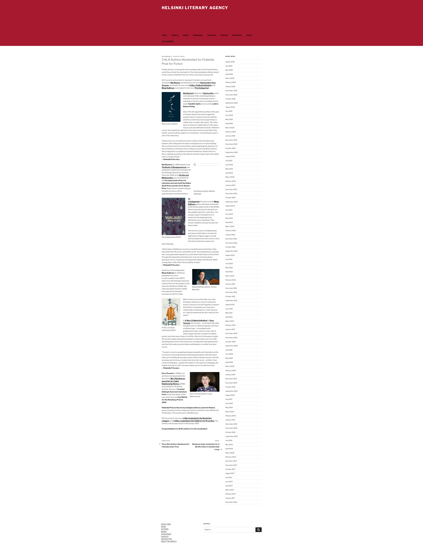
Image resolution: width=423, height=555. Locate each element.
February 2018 (230, 457)
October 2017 (230, 469)
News (164, 35)
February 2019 (230, 416)
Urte (182, 56)
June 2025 (229, 115)
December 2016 (231, 502)
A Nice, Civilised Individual (200, 85)
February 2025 (230, 132)
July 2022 (228, 259)
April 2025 (229, 123)
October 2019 (230, 387)
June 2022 (229, 263)
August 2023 (230, 206)
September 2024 (231, 152)
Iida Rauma (175, 83)
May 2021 (229, 313)
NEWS (163, 526)
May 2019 (229, 407)
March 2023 (229, 226)
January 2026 (230, 86)
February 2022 (230, 280)
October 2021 (230, 296)
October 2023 (230, 197)
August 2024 (230, 156)
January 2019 (230, 420)
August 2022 (230, 255)
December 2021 (231, 288)
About (249, 35)
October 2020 (230, 342)
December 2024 (231, 140)
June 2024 (229, 165)
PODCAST (165, 536)
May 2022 (229, 267)
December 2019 (231, 379)
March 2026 (229, 78)
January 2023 (230, 235)
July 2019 (228, 399)
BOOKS (164, 531)
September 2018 (231, 436)
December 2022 (231, 239)
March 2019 (229, 412)
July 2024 (228, 160)
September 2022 (231, 251)
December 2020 (231, 333)
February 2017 (230, 494)
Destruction (205, 83)
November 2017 (231, 465)
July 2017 (228, 477)
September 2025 (231, 103)
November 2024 (231, 144)
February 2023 (230, 230)
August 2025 (230, 107)
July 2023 (228, 210)
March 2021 (229, 321)
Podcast (224, 35)
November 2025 (231, 95)
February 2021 (230, 325)
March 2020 (229, 366)
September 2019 (231, 391)
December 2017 (231, 461)
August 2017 (230, 473)
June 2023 (229, 214)
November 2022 (231, 243)
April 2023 (229, 222)
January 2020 (230, 374)
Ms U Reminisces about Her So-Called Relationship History (173, 381)
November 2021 (231, 292)
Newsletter (237, 35)
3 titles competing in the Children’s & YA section (193, 421)
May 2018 (229, 444)
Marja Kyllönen (168, 88)
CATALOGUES (166, 534)
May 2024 (229, 169)
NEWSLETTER (166, 539)
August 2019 (230, 395)
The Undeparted (202, 88)
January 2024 (230, 185)
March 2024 (229, 177)
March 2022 (229, 276)
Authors (175, 35)
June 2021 (229, 309)
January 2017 (230, 498)
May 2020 (229, 358)
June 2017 (229, 481)
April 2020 (229, 362)
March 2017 (229, 490)
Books (185, 35)
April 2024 (229, 173)
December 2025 (231, 90)
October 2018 (230, 432)
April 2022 (229, 272)
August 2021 (230, 304)
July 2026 (228, 66)
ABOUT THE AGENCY (169, 541)
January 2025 (230, 136)
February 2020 (230, 370)
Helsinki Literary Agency (195, 7)
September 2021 (231, 300)
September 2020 (231, 346)
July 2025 (228, 111)
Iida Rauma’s (188, 93)
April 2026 (229, 74)
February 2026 (230, 82)
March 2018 (229, 453)
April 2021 (229, 317)
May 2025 (229, 119)
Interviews (211, 35)
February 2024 (230, 181)
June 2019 (229, 403)
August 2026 (230, 62)
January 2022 (230, 284)
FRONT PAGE (166, 524)
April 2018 (229, 449)
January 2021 (230, 329)
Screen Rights (168, 41)
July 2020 (228, 350)
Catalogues (198, 35)
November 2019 (231, 383)
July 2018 (228, 440)
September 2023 (231, 202)
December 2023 (231, 189)
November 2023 (231, 193)
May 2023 (229, 218)
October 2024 (230, 148)
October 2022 (230, 247)
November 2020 (231, 337)
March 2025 (229, 128)
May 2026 (229, 70)
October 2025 (230, 99)
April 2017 (229, 486)
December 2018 (231, 424)
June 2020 (229, 354)
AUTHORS (165, 529)
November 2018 (231, 428)
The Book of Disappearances (174, 167)
